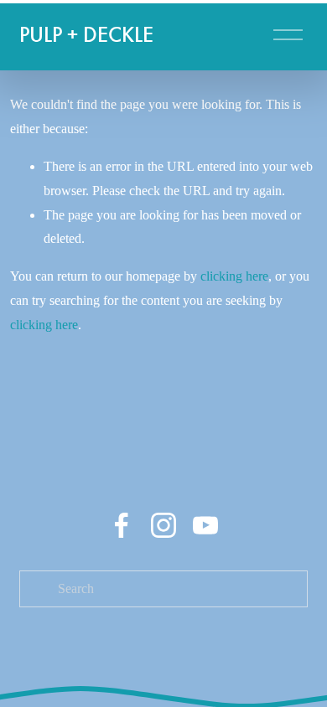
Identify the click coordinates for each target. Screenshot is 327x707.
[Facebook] (121, 525)
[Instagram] (163, 525)
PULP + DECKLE (86, 35)
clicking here (234, 276)
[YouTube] (205, 525)
